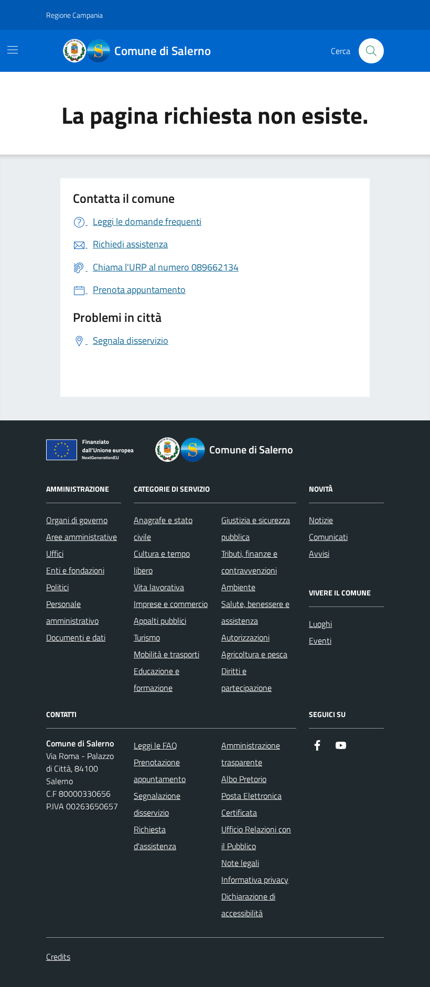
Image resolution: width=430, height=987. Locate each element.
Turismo (147, 637)
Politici (57, 587)
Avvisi (319, 553)
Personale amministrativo (72, 612)
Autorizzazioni (245, 637)
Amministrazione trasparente (250, 753)
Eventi (320, 640)
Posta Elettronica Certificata (251, 804)
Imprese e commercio (171, 604)
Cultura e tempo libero (162, 562)
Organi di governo (77, 520)
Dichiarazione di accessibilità (248, 904)
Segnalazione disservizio (157, 804)
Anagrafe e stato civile (163, 528)
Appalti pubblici (160, 620)
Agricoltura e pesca (254, 654)
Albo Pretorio (243, 779)
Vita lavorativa (159, 587)
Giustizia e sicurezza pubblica (255, 528)
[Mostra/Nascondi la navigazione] (12, 50)
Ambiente (238, 587)
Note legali (240, 862)
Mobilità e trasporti (166, 654)
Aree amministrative (81, 536)
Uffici (54, 553)
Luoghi (320, 623)
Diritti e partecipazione (246, 679)
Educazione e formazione (156, 679)
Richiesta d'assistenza (155, 837)
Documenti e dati (75, 637)
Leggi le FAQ (155, 745)
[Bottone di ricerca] (371, 50)
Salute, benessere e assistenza (255, 612)
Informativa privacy (254, 879)
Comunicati (328, 536)
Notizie (321, 520)
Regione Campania (74, 14)
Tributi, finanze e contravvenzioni (249, 562)
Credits (58, 956)
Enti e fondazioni (75, 570)
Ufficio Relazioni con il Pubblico (256, 837)
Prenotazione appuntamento (160, 770)
